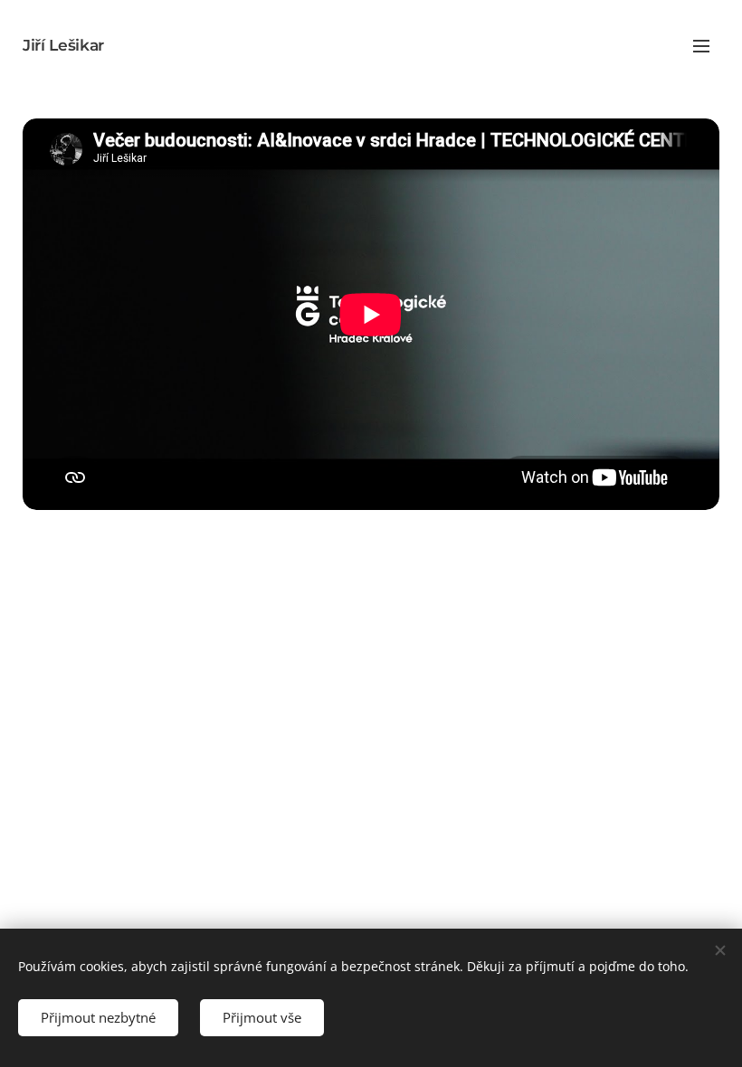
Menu (701, 45)
